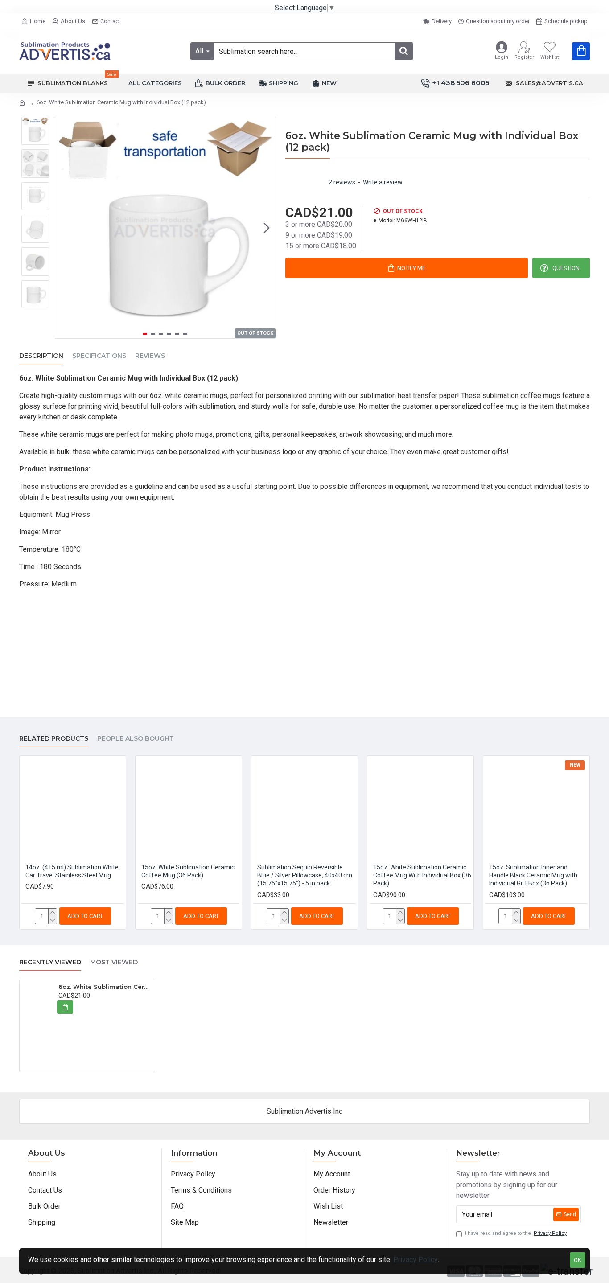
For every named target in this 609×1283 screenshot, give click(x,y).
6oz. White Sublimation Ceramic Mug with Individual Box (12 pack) (105, 986)
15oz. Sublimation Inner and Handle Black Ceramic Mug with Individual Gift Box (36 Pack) (533, 875)
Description (41, 356)
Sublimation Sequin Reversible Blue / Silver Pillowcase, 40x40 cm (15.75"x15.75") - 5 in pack (304, 875)
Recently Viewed (50, 962)
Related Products (53, 738)
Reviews (150, 356)
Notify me (411, 268)
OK (577, 1260)
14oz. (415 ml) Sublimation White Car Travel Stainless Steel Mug (72, 871)
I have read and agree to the (516, 1233)
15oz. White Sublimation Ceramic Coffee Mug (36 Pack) (188, 871)
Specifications (99, 356)
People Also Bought (135, 738)
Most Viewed (114, 962)
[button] (63, 228)
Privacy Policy (415, 1259)
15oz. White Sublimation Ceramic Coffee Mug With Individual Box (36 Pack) (422, 875)
